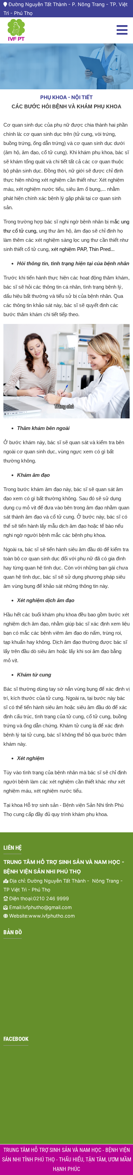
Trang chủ (64, 406)
